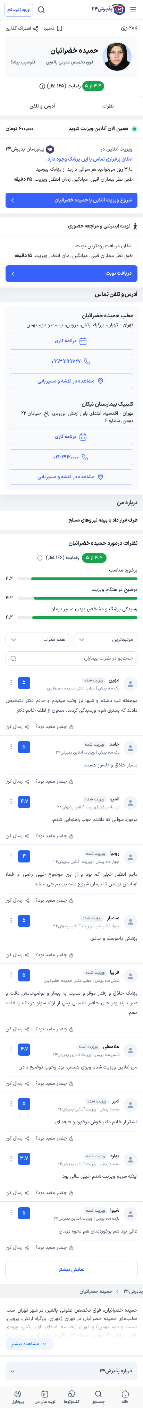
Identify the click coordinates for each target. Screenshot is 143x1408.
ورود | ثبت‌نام (18, 10)
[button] (71, 86)
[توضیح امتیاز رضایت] (40, 558)
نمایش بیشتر (71, 1269)
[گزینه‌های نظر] (11, 682)
